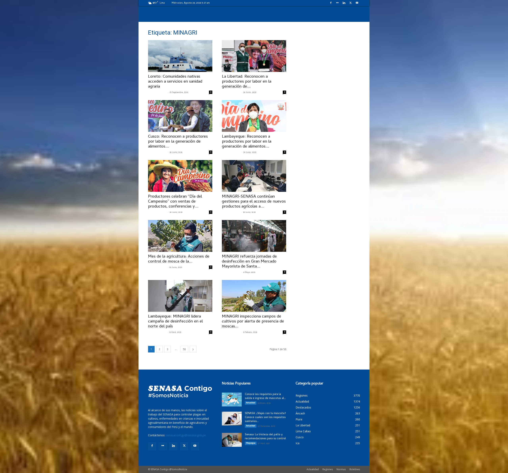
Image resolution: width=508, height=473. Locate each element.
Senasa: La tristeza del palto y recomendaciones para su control (265, 436)
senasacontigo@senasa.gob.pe (186, 435)
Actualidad (250, 402)
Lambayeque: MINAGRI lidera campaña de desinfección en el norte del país (175, 321)
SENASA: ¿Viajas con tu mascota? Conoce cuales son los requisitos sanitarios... (265, 417)
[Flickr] (337, 3)
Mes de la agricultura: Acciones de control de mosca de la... (178, 259)
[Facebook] (331, 3)
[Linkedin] (344, 3)
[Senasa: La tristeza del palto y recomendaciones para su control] (232, 440)
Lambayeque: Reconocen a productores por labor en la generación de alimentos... (246, 141)
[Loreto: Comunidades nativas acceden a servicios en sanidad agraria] (180, 56)
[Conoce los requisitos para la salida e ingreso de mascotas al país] (232, 399)
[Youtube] (357, 3)
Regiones (327, 469)
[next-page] (193, 349)
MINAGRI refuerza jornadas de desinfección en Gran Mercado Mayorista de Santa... (249, 261)
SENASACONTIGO (157, 92)
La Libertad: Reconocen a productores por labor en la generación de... (246, 81)
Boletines (354, 469)
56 (184, 349)
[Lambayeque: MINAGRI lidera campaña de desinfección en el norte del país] (180, 296)
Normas (341, 469)
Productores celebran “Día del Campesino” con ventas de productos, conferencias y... (175, 201)
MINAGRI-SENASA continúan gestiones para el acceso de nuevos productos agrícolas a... (254, 201)
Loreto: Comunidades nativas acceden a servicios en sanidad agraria (175, 81)
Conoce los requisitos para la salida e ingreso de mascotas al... (265, 396)
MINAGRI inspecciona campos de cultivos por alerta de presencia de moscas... (253, 321)
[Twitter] (350, 3)
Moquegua (250, 443)
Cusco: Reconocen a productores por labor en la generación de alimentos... (178, 141)
